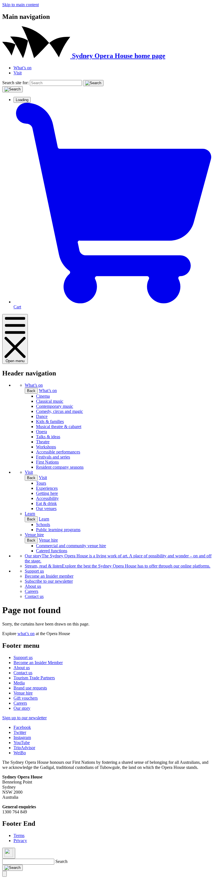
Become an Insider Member (38, 662)
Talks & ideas (48, 436)
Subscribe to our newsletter (49, 581)
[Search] (93, 83)
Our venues (46, 508)
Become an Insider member (49, 576)
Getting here (47, 493)
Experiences (47, 488)
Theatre (43, 441)
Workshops (46, 446)
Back (31, 391)
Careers (31, 591)
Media (19, 682)
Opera (41, 431)
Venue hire (34, 534)
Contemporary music (54, 406)
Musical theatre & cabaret (58, 426)
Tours (41, 483)
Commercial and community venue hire (71, 545)
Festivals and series (53, 457)
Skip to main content (20, 4)
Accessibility (47, 498)
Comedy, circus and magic (59, 411)
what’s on (26, 633)
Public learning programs (58, 529)
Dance (42, 416)
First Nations (47, 462)
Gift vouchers (26, 698)
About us (33, 586)
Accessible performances (58, 451)
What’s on (23, 67)
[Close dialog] (8, 853)
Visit (18, 72)
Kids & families (50, 421)
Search (61, 861)
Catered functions (51, 550)
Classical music (49, 401)
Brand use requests (30, 688)
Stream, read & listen (117, 566)
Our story (22, 708)
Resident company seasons (60, 467)
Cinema (43, 396)
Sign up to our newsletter (24, 717)
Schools (43, 524)
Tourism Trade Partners (34, 677)
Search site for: (15, 82)
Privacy (20, 840)
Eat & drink (46, 503)
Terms (19, 835)
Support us (34, 571)
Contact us (34, 596)
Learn (30, 513)
